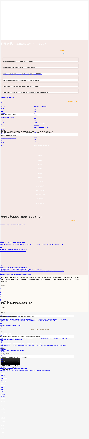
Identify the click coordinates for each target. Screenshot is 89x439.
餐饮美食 (3, 418)
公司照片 (3, 412)
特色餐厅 (3, 436)
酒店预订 (3, 425)
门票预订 (3, 432)
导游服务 (3, 421)
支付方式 (3, 409)
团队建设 (3, 401)
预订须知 (3, 405)
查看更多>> (3, 285)
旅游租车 (3, 429)
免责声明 (3, 398)
